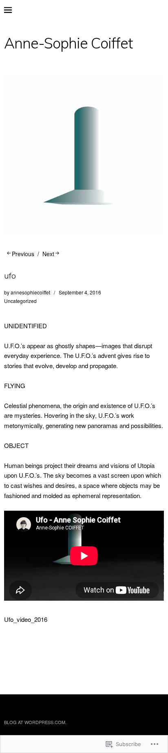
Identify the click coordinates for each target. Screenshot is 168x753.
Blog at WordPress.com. (35, 722)
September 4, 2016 (80, 292)
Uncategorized (20, 300)
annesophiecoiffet (30, 292)
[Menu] (14, 10)
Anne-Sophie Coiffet (68, 43)
